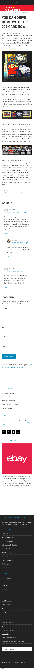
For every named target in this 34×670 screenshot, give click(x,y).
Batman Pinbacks (7, 408)
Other (3, 597)
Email (4, 336)
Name (4, 327)
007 (8, 192)
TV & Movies (5, 612)
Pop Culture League (7, 601)
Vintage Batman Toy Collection (11, 404)
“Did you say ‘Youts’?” (8, 393)
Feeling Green (5, 568)
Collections (4, 585)
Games (3, 593)
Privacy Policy (5, 634)
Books (3, 582)
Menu (18, 2)
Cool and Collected (17, 8)
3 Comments (24, 12)
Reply (5, 233)
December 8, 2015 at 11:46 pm (17, 271)
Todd (10, 210)
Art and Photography (7, 578)
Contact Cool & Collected (8, 630)
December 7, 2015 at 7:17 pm (20, 243)
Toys (8, 191)
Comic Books (5, 589)
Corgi (11, 192)
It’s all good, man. (6, 564)
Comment (5, 308)
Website (4, 346)
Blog (3, 626)
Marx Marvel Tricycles (8, 397)
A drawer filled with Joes (8, 560)
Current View (5, 556)
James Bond (20, 192)
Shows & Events (6, 605)
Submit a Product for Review (9, 638)
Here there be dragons (8, 401)
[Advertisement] (13, 501)
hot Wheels (15, 192)
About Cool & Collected (7, 622)
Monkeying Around (6, 552)
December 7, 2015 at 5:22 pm (17, 212)
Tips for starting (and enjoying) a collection (13, 641)
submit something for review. (19, 524)
